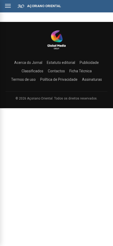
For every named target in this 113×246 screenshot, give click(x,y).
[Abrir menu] (8, 6)
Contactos (56, 71)
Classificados (32, 71)
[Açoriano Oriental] (56, 50)
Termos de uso (23, 79)
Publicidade (89, 62)
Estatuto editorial (61, 62)
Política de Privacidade (59, 79)
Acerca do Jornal (28, 62)
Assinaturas (92, 79)
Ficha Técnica (80, 71)
